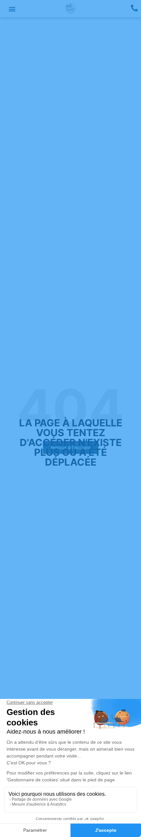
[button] (12, 8)
